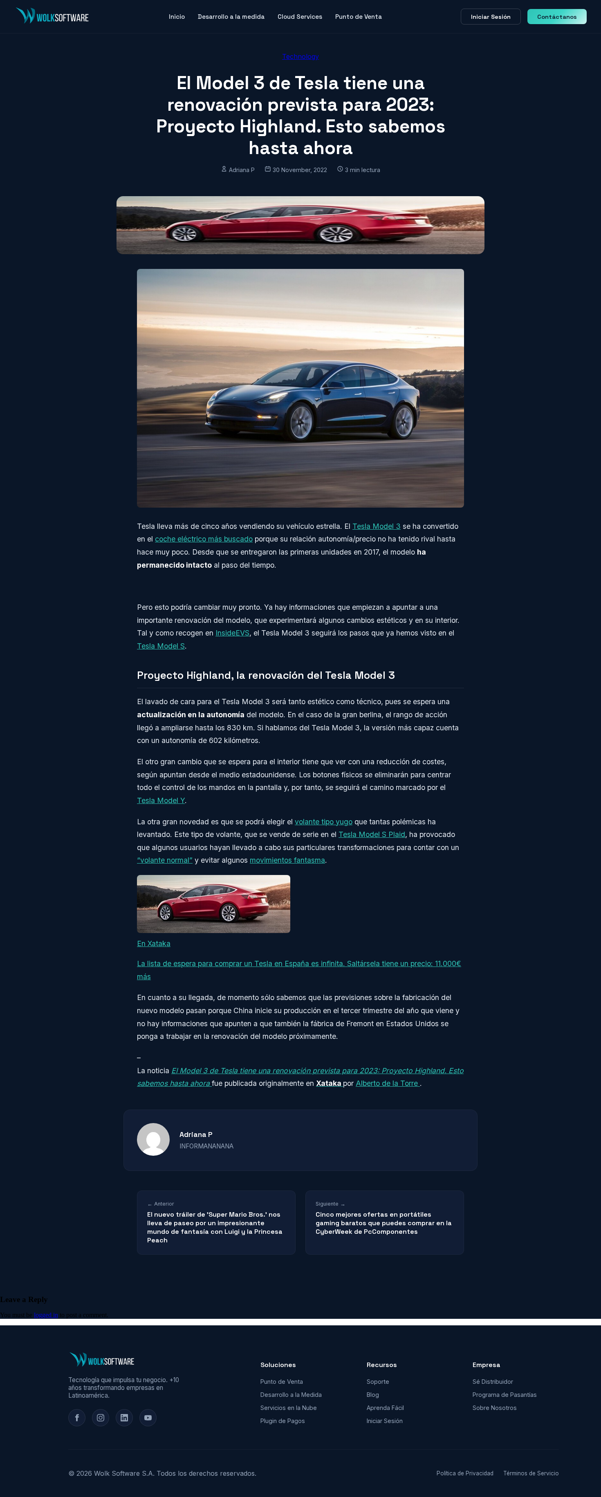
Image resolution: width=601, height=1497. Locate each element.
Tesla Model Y (161, 800)
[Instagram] (100, 1417)
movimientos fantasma (287, 860)
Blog (373, 1394)
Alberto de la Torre (388, 1083)
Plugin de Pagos (282, 1420)
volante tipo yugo (323, 821)
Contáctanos (557, 16)
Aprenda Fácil (385, 1407)
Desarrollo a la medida (231, 16)
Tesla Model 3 (376, 526)
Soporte (378, 1381)
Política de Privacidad (465, 1473)
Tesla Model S (161, 646)
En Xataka (153, 943)
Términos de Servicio (531, 1473)
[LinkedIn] (124, 1417)
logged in (46, 1314)
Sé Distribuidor (493, 1381)
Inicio (177, 16)
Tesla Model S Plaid (372, 834)
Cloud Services (300, 16)
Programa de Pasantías (505, 1394)
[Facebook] (76, 1417)
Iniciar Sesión (491, 16)
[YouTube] (148, 1417)
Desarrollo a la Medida (291, 1394)
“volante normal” (165, 860)
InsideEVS (232, 633)
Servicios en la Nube (288, 1407)
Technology (300, 56)
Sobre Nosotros (495, 1407)
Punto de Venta (358, 16)
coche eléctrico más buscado (204, 539)
